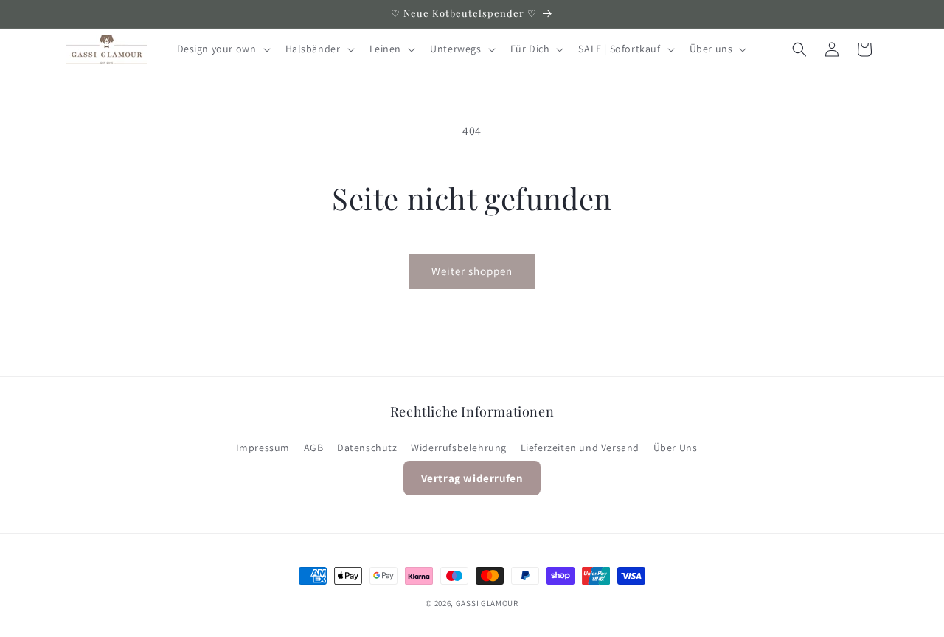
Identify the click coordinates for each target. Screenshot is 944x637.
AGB (314, 447)
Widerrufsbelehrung (459, 447)
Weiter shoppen (472, 271)
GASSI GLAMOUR (487, 603)
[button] (222, 48)
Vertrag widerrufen (472, 479)
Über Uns (675, 447)
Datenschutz (367, 447)
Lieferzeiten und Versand (580, 447)
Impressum (263, 447)
